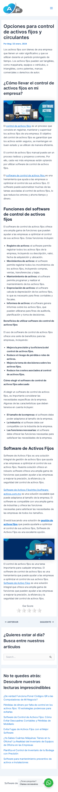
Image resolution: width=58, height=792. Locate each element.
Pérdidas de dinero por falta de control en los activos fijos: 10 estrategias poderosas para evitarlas (28, 708)
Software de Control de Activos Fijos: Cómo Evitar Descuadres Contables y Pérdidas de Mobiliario (28, 721)
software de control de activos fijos (25, 175)
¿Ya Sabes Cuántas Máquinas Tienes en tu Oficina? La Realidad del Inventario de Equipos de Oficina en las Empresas (29, 741)
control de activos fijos (18, 126)
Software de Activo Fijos (17, 583)
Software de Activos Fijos (17, 489)
